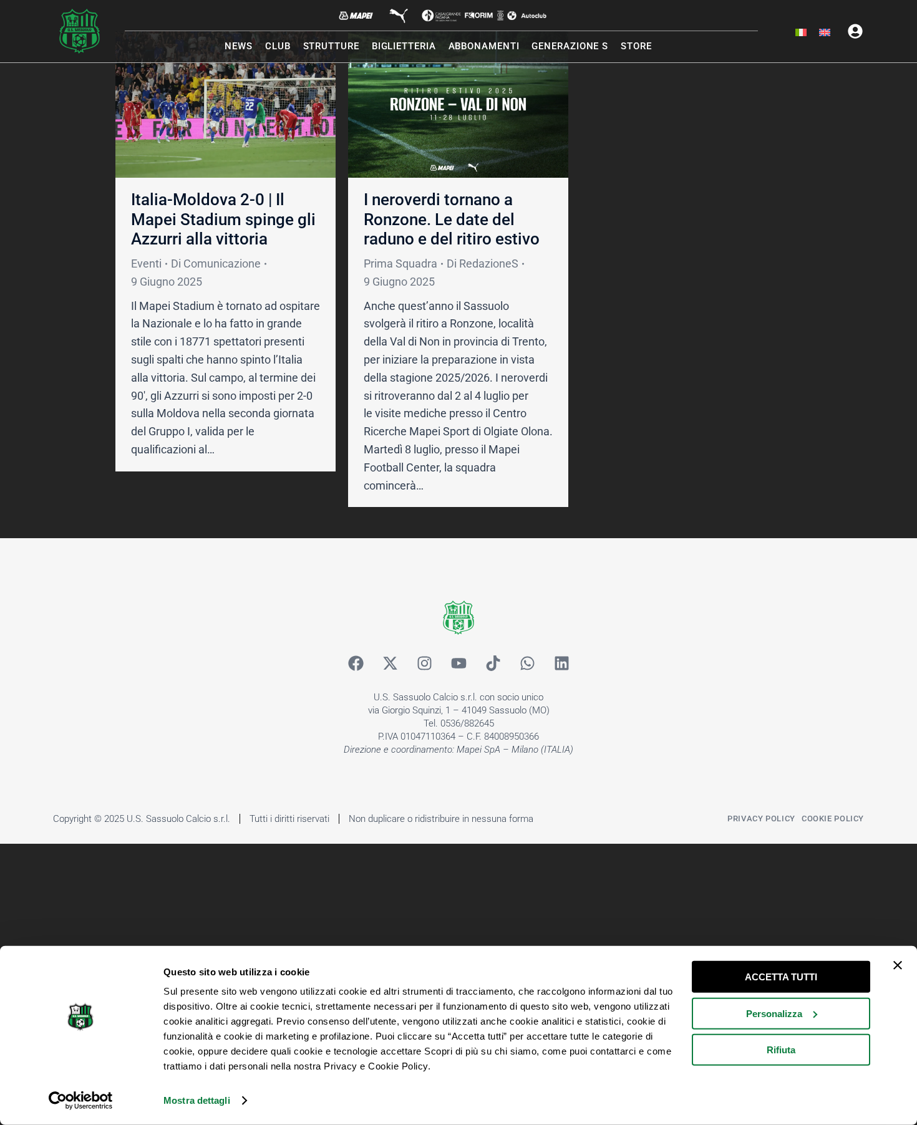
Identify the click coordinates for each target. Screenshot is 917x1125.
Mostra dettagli (196, 1100)
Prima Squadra (400, 263)
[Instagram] (424, 662)
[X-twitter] (389, 662)
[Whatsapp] (527, 662)
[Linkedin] (561, 662)
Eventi (146, 263)
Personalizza (774, 1013)
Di (216, 263)
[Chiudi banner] (897, 965)
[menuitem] (801, 33)
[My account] (855, 31)
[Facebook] (355, 662)
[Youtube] (458, 662)
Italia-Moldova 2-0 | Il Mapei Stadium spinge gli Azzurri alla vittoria (223, 219)
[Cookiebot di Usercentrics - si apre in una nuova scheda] (80, 1100)
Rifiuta (781, 1050)
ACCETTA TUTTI (781, 977)
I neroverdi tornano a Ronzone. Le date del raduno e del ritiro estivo (452, 219)
